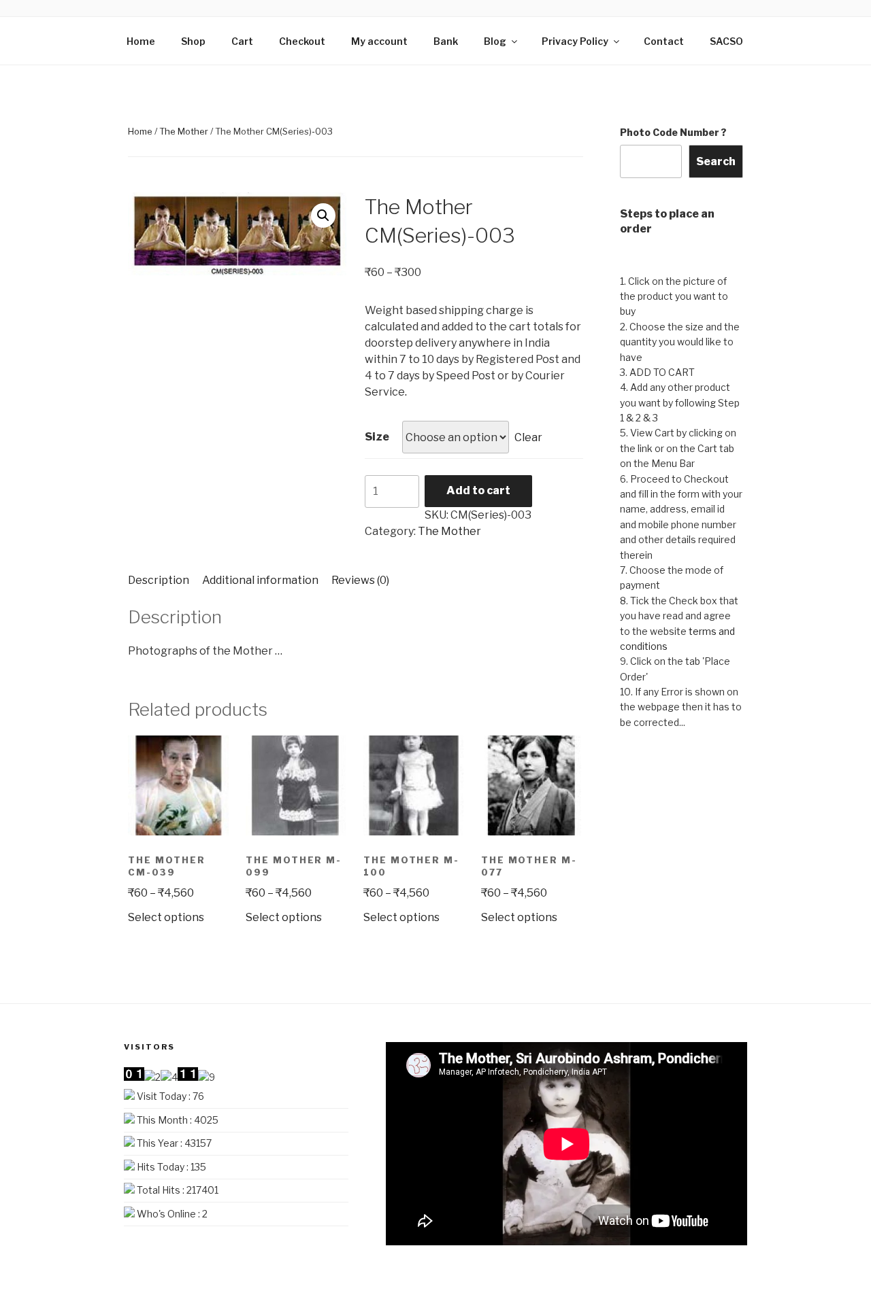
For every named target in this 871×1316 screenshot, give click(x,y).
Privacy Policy (575, 41)
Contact (664, 41)
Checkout (302, 41)
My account (379, 41)
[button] (323, 215)
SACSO (726, 41)
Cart (242, 41)
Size (377, 436)
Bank (445, 41)
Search (716, 161)
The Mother (183, 131)
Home (141, 41)
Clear (528, 437)
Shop (193, 41)
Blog (495, 41)
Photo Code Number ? (673, 132)
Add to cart (478, 490)
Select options (166, 917)
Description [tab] (158, 580)
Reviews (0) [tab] (360, 580)
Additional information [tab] (260, 580)
